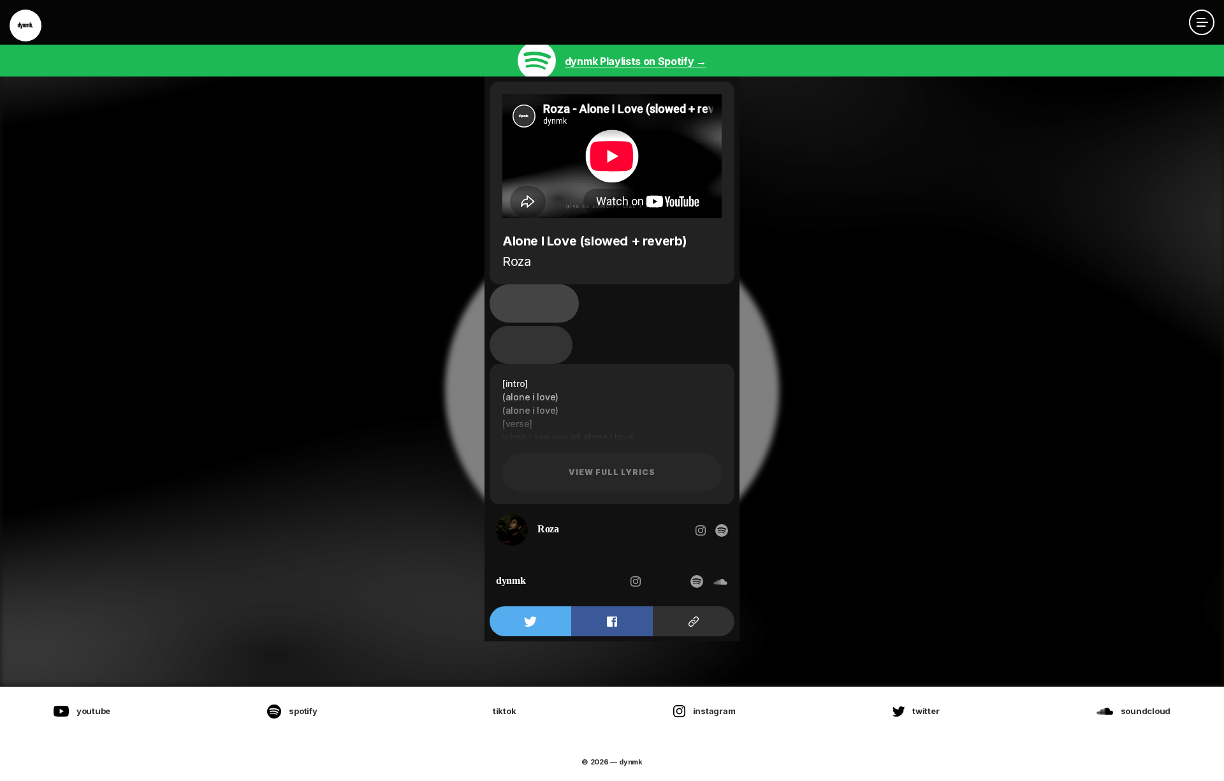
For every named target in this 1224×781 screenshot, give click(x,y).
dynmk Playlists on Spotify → (635, 61)
